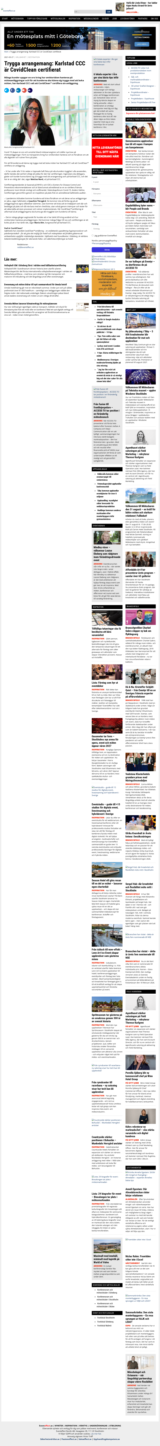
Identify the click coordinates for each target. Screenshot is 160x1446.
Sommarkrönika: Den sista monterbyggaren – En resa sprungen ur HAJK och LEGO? (139, 1317)
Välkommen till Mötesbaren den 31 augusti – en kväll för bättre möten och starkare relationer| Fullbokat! (140, 510)
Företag (95, 224)
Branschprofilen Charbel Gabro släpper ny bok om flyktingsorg (138, 631)
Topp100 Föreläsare (38, 18)
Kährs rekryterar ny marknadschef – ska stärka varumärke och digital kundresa (140, 1131)
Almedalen (131, 1199)
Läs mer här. (96, 1433)
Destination (34, 57)
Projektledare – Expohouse (142, 98)
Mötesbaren (18, 18)
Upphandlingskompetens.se (107, 1439)
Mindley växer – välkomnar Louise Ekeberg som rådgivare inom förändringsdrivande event (107, 554)
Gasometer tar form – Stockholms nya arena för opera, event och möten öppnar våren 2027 (105, 741)
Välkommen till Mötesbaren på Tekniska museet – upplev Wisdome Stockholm (141, 390)
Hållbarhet (21, 57)
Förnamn (96, 189)
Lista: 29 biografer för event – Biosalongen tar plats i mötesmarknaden (106, 1197)
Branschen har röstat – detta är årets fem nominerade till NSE (140, 954)
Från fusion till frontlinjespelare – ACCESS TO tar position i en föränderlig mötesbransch (106, 411)
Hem (6, 51)
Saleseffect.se (85, 1439)
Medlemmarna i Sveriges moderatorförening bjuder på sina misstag (109, 362)
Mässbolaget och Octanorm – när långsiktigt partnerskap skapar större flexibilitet (139, 1376)
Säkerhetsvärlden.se (50, 1439)
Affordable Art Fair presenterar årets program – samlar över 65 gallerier (140, 573)
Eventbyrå (131, 151)
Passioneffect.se (69, 1439)
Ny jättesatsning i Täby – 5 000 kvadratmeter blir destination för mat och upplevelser (139, 336)
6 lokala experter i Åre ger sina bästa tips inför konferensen (106, 77)
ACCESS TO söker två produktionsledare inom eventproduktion (140, 71)
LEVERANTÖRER (128, 18)
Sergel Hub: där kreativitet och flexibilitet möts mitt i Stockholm (139, 887)
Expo (128, 1325)
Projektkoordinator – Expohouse (139, 93)
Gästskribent (133, 1263)
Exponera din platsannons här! (140, 113)
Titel (94, 212)
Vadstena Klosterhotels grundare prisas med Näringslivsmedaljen (138, 777)
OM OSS (155, 18)
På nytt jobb (132, 1026)
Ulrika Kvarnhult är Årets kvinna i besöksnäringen (138, 835)
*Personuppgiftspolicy (101, 243)
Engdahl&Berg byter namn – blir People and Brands (140, 207)
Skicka (107, 249)
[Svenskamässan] (80, 49)
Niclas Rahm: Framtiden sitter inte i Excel (138, 1258)
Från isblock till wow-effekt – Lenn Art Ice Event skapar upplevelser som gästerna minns (107, 954)
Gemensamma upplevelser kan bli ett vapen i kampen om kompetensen (139, 144)
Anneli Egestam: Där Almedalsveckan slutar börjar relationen (137, 1192)
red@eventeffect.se (25, 247)
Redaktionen (22, 244)
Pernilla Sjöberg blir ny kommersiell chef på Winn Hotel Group (139, 1076)
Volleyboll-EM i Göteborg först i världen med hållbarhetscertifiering (35, 265)
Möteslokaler (59, 18)
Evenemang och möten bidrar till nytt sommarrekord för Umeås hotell (35, 284)
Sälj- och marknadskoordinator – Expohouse (140, 79)
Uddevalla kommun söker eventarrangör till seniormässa (108, 477)
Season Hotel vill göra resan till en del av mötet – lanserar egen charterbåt (107, 883)
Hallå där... (132, 12)
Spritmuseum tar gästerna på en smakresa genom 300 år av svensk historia (107, 1018)
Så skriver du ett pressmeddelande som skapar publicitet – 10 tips (109, 329)
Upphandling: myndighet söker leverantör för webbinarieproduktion (107, 503)
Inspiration (75, 18)
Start (6, 18)
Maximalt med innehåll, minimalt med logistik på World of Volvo (106, 1259)
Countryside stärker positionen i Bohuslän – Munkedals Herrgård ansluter (107, 1140)
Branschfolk (133, 638)
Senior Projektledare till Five (143, 102)
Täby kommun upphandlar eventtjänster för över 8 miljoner (108, 493)
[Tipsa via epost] (25, 90)
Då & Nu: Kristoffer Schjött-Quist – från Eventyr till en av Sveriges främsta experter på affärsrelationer (141, 691)
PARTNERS (143, 18)
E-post (94, 177)
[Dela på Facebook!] (13, 90)
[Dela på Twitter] (7, 90)
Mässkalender (92, 18)
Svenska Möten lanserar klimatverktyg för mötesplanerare (30, 303)
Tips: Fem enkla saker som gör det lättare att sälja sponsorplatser (108, 339)
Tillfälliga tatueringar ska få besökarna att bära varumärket (106, 632)
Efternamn (96, 200)
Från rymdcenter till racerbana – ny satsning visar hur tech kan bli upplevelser (104, 1087)
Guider (106, 18)
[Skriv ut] (30, 90)
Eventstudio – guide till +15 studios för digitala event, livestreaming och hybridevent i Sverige (106, 809)
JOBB (115, 18)
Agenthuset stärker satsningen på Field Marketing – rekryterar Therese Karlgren (137, 452)
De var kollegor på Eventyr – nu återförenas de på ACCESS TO (140, 264)
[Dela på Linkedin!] (19, 90)
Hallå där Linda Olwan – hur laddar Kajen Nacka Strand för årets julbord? (141, 6)
